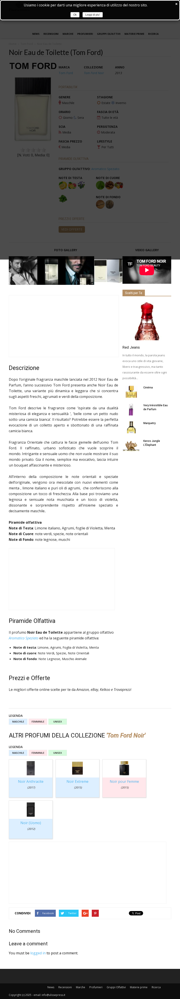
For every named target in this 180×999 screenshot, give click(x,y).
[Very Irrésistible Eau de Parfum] (131, 409)
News (50, 987)
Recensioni (65, 987)
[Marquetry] (131, 427)
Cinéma (148, 387)
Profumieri (96, 987)
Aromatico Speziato (23, 638)
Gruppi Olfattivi (116, 987)
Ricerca (156, 987)
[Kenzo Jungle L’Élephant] (131, 445)
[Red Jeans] (146, 321)
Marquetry (149, 423)
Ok (75, 14)
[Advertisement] (64, 326)
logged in (38, 953)
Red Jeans (131, 347)
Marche (80, 987)
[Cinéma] (131, 392)
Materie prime (139, 987)
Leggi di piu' (92, 14)
